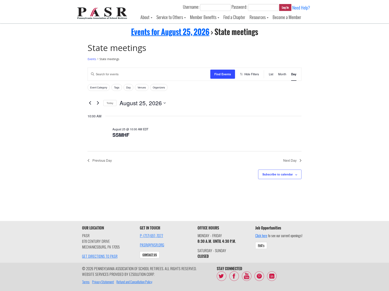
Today (110, 103)
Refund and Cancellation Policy (134, 281)
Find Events (222, 74)
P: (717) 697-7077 (151, 235)
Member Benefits (203, 17)
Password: (239, 6)
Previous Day (102, 160)
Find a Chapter (234, 17)
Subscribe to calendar (277, 174)
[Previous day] (90, 103)
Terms (86, 281)
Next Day (290, 160)
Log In (285, 7)
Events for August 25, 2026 (170, 31)
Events (92, 59)
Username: (191, 6)
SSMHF (120, 134)
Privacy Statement (103, 281)
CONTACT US (149, 255)
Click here (261, 235)
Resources (257, 17)
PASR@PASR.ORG (152, 244)
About (145, 17)
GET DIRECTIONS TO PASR (100, 256)
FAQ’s (261, 245)
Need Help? (301, 7)
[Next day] (97, 103)
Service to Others (170, 17)
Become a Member (287, 17)
